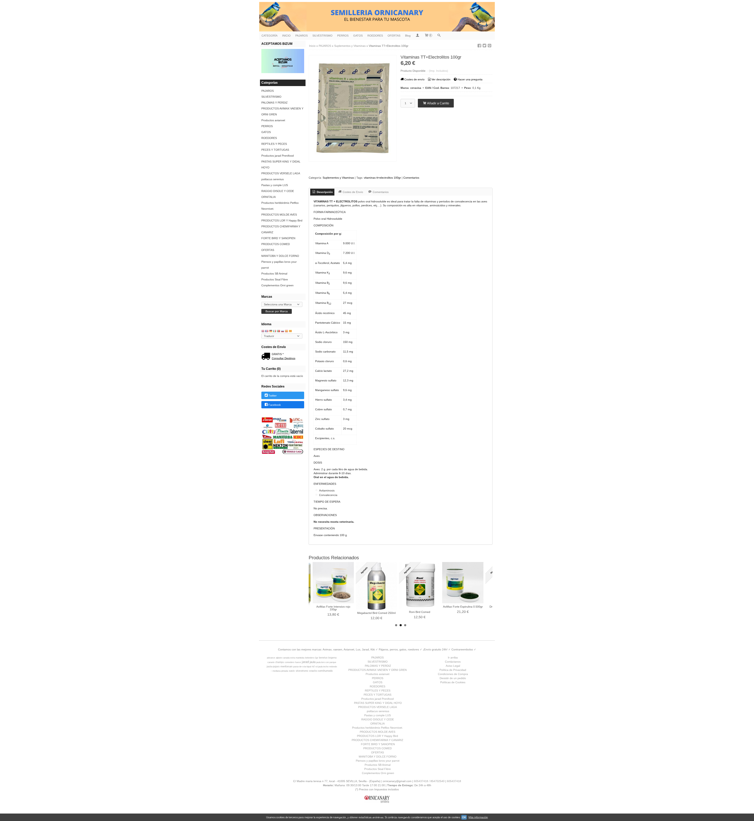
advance (271, 658)
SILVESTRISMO (322, 35)
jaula (313, 662)
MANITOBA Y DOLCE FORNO (280, 255)
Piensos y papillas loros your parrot (279, 264)
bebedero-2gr (311, 658)
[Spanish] (286, 331)
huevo (298, 662)
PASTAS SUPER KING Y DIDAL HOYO (280, 164)
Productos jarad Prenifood (277, 155)
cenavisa (415, 87)
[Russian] (282, 331)
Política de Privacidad (452, 669)
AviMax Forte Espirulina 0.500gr (463, 606)
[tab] (322, 192)
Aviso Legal (453, 665)
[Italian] (274, 331)
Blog (408, 35)
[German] (270, 331)
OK (464, 817)
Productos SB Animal (274, 273)
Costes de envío (414, 79)
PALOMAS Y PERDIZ (274, 102)
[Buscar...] (439, 35)
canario (271, 662)
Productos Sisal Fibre (274, 279)
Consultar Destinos (283, 358)
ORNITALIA (268, 196)
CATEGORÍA (269, 35)
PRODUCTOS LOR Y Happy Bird (281, 220)
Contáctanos (453, 661)
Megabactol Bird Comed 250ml (376, 612)
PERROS (343, 35)
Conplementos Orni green (277, 285)
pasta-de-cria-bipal (302, 666)
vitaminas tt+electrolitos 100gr (382, 177)
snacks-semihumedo (321, 670)
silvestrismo (302, 670)
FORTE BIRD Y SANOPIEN (278, 238)
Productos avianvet (273, 120)
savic (292, 670)
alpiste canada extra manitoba (290, 658)
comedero (289, 662)
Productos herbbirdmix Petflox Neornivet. (280, 205)
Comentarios (411, 177)
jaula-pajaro (273, 666)
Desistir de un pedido (453, 678)
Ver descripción (440, 79)
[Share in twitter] (484, 45)
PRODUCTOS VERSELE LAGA (280, 173)
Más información (478, 817)
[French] (266, 331)
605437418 (454, 781)
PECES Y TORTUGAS (275, 149)
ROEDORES (375, 35)
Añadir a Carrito (437, 103)
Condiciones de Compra (453, 674)
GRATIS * (278, 354)
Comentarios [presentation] (380, 192)
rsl (313, 666)
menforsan (286, 666)
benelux (323, 657)
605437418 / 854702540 (429, 781)
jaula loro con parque (326, 662)
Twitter (272, 395)
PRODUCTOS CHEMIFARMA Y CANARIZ (280, 229)
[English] (262, 331)
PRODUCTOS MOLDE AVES (279, 214)
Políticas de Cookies (452, 682)
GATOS (358, 35)
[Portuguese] (278, 331)
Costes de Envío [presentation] (352, 192)
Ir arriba (453, 657)
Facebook (274, 404)
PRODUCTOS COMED (275, 244)
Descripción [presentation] (324, 192)
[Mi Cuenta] (417, 35)
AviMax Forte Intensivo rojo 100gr (333, 608)
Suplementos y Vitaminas (338, 177)
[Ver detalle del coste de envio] (266, 356)
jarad (305, 662)
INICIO (286, 35)
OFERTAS (394, 35)
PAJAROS (301, 35)
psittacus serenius (272, 179)
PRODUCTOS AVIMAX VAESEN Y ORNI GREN (282, 111)
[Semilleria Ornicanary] (377, 16)
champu (279, 662)
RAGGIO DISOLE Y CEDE (277, 191)
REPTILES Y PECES (274, 143)
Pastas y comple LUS (274, 185)
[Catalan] (291, 331)
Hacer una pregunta (470, 79)
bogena (332, 657)
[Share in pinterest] (489, 45)
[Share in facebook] (479, 45)
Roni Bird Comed (419, 611)
